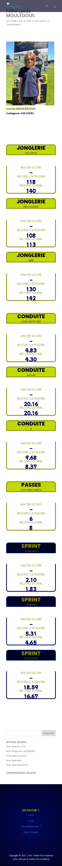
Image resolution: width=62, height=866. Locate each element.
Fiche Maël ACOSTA (16, 746)
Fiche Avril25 (40, 20)
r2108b (13, 20)
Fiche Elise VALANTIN (16, 764)
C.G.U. (31, 815)
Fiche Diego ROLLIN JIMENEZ (20, 751)
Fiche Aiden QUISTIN (16, 755)
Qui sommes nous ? (31, 826)
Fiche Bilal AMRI (14, 760)
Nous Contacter (31, 832)
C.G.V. (31, 820)
